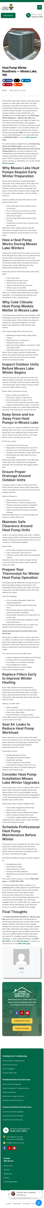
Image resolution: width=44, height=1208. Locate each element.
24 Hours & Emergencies (20, 1129)
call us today (36, 14)
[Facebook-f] (17, 1013)
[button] (39, 7)
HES (21, 968)
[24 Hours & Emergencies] (6, 1130)
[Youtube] (27, 1013)
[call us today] (28, 15)
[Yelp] (22, 1013)
